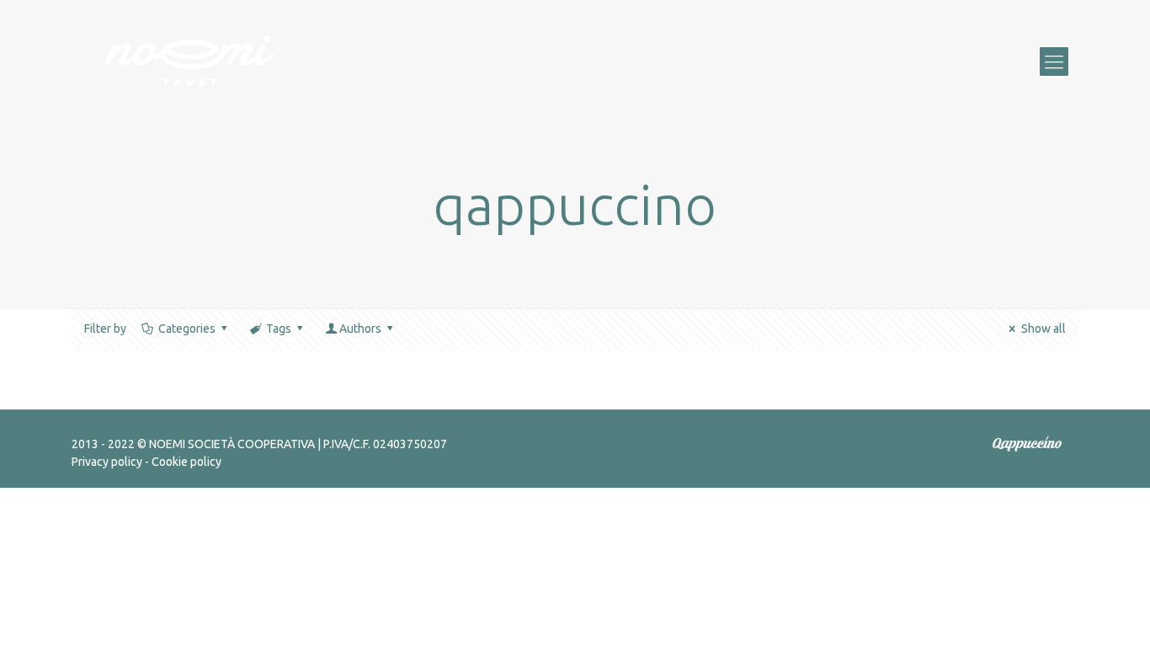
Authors (360, 328)
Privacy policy (107, 461)
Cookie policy (186, 461)
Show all (1043, 328)
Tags (278, 328)
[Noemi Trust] (189, 60)
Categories (187, 328)
